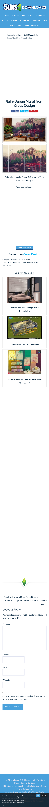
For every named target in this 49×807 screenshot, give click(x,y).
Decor (23, 259)
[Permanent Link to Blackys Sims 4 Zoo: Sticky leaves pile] (24, 338)
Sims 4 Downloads (24, 7)
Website (6, 680)
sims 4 (30, 262)
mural (25, 262)
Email (5, 667)
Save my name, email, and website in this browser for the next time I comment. (24, 697)
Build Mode (15, 259)
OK (38, 796)
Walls (28, 259)
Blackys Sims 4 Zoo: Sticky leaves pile (24, 344)
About (44, 796)
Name (6, 654)
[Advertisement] (24, 70)
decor (20, 262)
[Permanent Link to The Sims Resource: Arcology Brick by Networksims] (24, 302)
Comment (7, 624)
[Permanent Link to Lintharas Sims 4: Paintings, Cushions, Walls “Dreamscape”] (24, 373)
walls (36, 262)
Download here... (24, 247)
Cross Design (31, 254)
